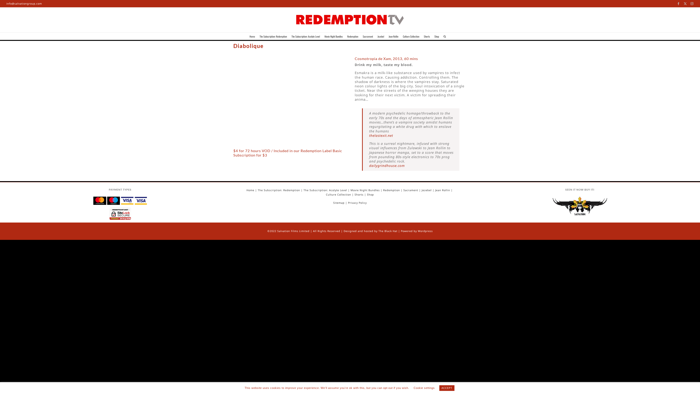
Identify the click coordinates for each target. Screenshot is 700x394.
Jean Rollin (442, 190)
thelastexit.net (381, 135)
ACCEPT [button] (447, 388)
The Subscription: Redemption (279, 190)
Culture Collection (338, 194)
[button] (445, 36)
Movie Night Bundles (365, 190)
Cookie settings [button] (424, 387)
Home (250, 190)
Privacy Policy (357, 202)
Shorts (359, 194)
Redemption (391, 190)
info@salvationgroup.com (24, 3)
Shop (370, 194)
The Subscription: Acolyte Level (325, 190)
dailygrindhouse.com (387, 165)
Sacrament (410, 190)
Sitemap (339, 202)
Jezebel (427, 190)
